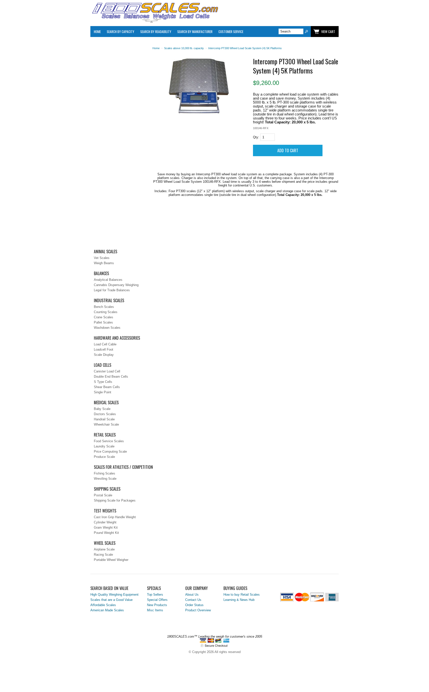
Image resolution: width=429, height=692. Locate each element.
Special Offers (157, 600)
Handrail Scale (104, 419)
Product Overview (198, 610)
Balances (101, 273)
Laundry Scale (104, 446)
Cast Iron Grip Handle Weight (115, 517)
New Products (157, 605)
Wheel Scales (104, 543)
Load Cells (102, 365)
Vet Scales (101, 258)
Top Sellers (155, 594)
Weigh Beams (104, 263)
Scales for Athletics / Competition (123, 467)
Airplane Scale (104, 549)
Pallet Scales (103, 322)
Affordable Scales (103, 605)
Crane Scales (103, 317)
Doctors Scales (105, 414)
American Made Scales (107, 610)
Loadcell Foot (103, 349)
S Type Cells (103, 382)
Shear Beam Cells (107, 387)
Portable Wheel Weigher (111, 560)
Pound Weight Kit (106, 533)
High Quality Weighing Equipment (114, 594)
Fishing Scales (104, 473)
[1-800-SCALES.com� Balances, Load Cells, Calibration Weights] (154, 22)
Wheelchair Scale (106, 424)
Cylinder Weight (105, 522)
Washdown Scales (107, 327)
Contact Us (193, 600)
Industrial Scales (109, 300)
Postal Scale (103, 495)
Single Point (102, 392)
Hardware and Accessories (117, 338)
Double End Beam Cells (111, 376)
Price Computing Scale (110, 451)
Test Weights (105, 511)
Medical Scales (106, 402)
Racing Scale (103, 554)
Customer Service (230, 31)
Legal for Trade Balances (112, 290)
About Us (192, 594)
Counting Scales (105, 312)
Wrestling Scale (105, 478)
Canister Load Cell (107, 371)
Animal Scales (105, 252)
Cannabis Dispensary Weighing (116, 285)
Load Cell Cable (105, 344)
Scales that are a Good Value (111, 600)
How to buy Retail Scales (241, 594)
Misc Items (155, 610)
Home (97, 31)
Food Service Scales (109, 441)
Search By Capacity (120, 31)
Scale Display (104, 355)
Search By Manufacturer (195, 31)
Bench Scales (104, 307)
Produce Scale (104, 457)
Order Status (194, 605)
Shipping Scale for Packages (115, 500)
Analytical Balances (108, 280)
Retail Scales (105, 435)
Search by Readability (155, 31)
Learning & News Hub (238, 600)
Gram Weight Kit (106, 527)
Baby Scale (102, 409)
